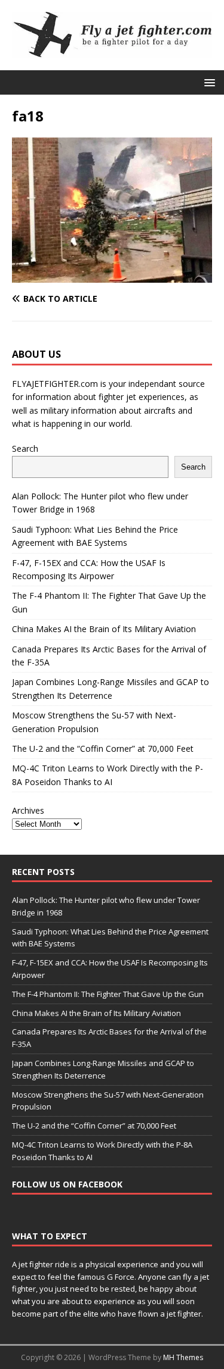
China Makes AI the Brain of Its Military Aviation (104, 629)
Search (25, 448)
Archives (28, 810)
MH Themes (183, 1357)
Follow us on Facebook (67, 1184)
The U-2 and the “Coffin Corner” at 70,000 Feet (103, 748)
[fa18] (112, 276)
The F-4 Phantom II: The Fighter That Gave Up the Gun (108, 994)
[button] (207, 81)
